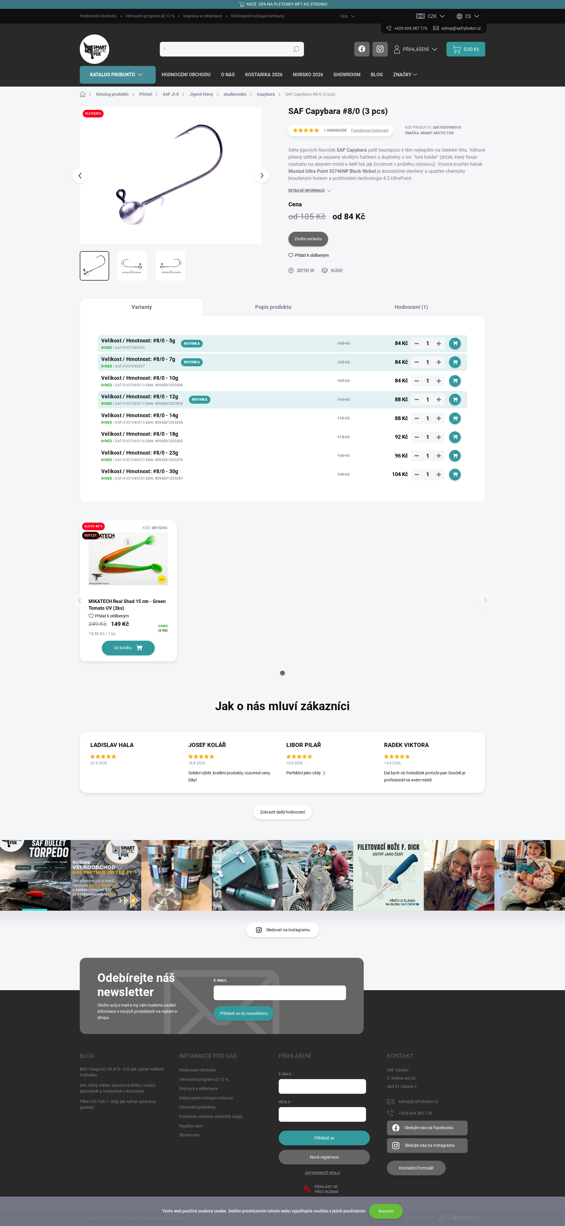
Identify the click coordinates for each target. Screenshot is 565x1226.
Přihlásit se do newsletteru (244, 1013)
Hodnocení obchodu (98, 16)
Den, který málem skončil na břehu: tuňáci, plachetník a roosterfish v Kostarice (118, 1088)
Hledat (296, 49)
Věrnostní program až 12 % (150, 16)
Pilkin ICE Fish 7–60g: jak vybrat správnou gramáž (118, 1104)
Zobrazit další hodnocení (282, 812)
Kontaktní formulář (416, 1168)
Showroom (189, 1135)
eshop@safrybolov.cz (418, 1101)
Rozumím (386, 1211)
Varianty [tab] (142, 307)
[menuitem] (118, 75)
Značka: (429, 133)
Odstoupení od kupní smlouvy (258, 16)
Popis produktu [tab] (273, 307)
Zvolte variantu (308, 238)
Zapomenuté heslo (322, 1173)
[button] (282, 673)
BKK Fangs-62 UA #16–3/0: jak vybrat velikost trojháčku (122, 1072)
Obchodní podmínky (197, 1107)
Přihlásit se (324, 1138)
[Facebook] (362, 49)
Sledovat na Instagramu (288, 929)
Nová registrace (324, 1157)
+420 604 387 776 (415, 1113)
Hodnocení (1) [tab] (411, 307)
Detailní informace (306, 190)
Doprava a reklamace (202, 16)
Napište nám (190, 1126)
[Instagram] (380, 49)
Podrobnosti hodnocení (369, 130)
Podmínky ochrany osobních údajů (210, 1116)
